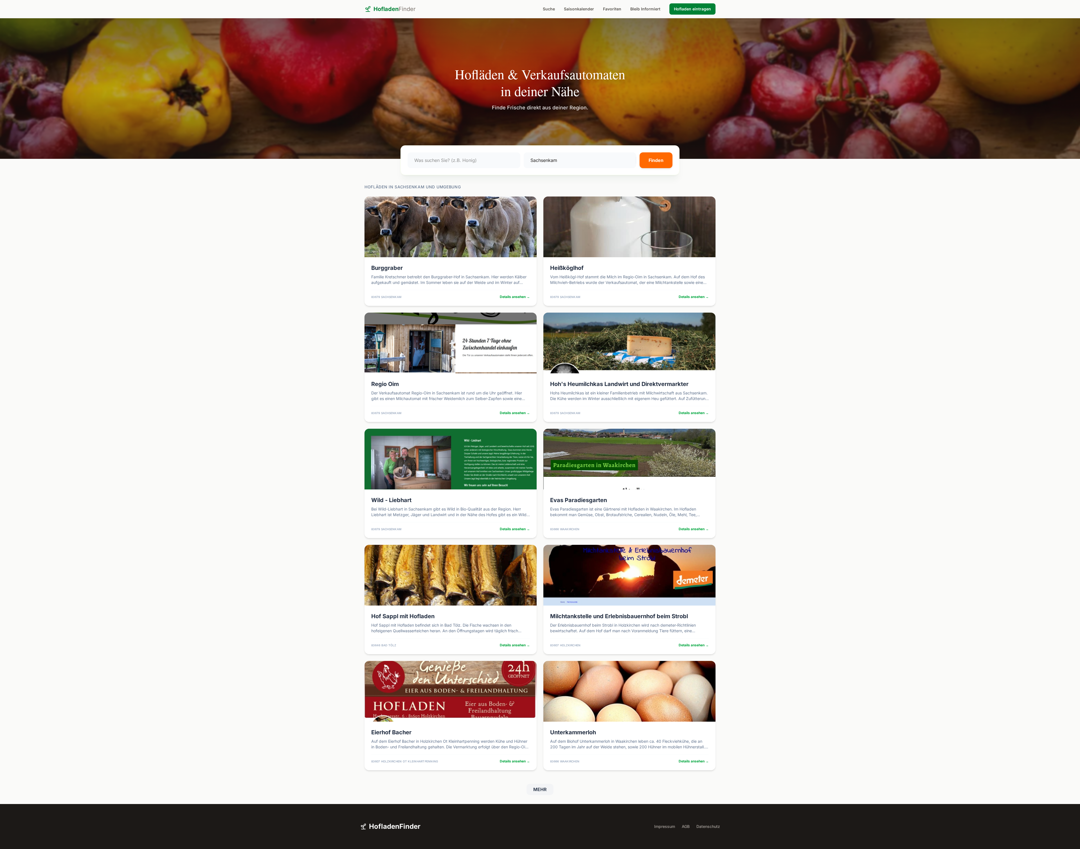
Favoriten (612, 8)
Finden (656, 160)
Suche (549, 8)
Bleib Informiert (645, 8)
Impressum (664, 826)
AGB (686, 826)
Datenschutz (708, 826)
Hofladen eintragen (692, 8)
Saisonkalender (579, 8)
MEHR (540, 789)
